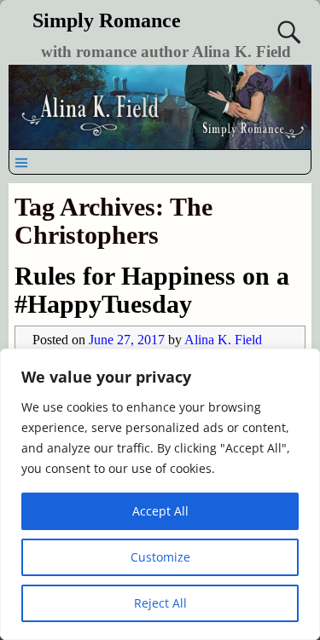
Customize (160, 557)
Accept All (160, 511)
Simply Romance (106, 20)
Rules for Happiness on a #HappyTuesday (152, 290)
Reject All (160, 603)
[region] (160, 494)
